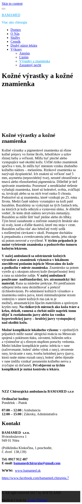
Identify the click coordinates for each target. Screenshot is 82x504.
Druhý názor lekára (23, 45)
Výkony (16, 49)
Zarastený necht (30, 65)
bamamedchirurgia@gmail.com (37, 463)
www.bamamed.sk (28, 470)
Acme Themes (37, 500)
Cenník (15, 41)
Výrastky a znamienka (34, 61)
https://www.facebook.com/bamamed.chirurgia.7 (35, 478)
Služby (15, 37)
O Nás (14, 34)
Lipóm (23, 57)
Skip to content (12, 3)
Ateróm (24, 53)
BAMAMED (11, 15)
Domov (15, 30)
